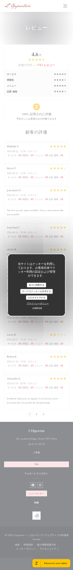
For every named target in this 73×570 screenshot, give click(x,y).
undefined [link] (37, 307)
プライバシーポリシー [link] (38, 303)
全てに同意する (36, 285)
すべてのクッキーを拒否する (36, 291)
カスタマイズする (36, 297)
